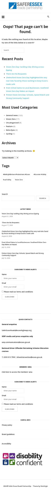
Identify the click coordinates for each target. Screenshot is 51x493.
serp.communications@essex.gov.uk (16, 342)
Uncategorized (12, 122)
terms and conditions (24, 292)
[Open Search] (48, 17)
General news (12, 115)
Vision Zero (11, 119)
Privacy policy (7, 425)
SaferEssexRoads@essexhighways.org (17, 330)
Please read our (18, 292)
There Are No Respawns (16, 74)
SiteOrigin (44, 486)
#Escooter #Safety (40, 174)
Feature (9, 126)
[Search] (19, 51)
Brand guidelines (8, 434)
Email (4, 283)
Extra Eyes (10, 130)
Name (4, 274)
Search (5, 194)
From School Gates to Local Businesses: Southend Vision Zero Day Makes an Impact (27, 89)
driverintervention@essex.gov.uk (29, 357)
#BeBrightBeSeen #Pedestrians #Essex (16, 174)
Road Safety (7, 180)
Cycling (9, 133)
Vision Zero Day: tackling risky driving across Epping (20, 214)
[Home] (25, 9)
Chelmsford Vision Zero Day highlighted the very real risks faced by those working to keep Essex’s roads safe (27, 80)
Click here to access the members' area (17, 372)
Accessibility (6, 443)
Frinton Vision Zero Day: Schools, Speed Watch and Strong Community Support (27, 96)
